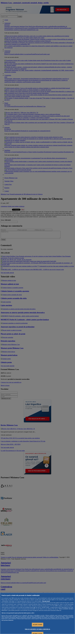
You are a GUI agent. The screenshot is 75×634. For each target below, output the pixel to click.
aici (34, 607)
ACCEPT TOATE (37, 624)
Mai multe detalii (46, 601)
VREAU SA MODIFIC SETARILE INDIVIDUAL (37, 629)
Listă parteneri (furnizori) (7, 620)
